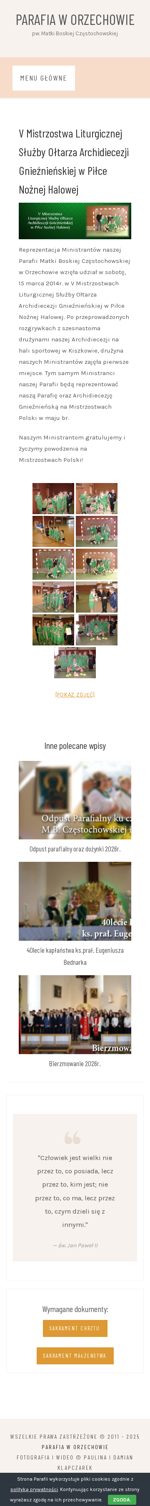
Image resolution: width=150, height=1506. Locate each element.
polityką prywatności (34, 1489)
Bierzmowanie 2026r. (75, 1063)
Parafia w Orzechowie (75, 19)
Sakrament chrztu (75, 1328)
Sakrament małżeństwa (74, 1355)
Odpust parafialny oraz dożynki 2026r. (75, 848)
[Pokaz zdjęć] (75, 695)
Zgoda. (122, 1500)
